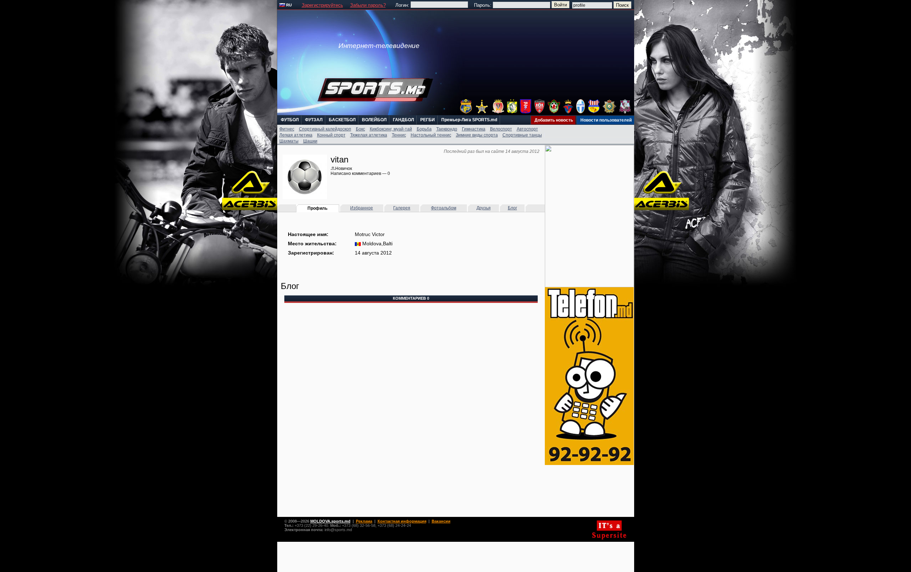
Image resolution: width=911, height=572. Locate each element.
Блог (512, 207)
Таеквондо (446, 129)
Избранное (361, 207)
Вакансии (441, 521)
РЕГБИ (427, 119)
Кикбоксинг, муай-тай (391, 129)
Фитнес (286, 129)
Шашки (310, 141)
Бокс (360, 129)
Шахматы (289, 141)
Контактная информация (402, 521)
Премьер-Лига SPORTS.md (469, 119)
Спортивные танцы (522, 135)
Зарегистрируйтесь (322, 5)
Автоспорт (527, 129)
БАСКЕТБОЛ (342, 119)
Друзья (483, 207)
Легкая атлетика (295, 135)
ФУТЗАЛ (313, 119)
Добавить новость (554, 120)
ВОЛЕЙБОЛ (374, 119)
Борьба (424, 129)
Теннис (399, 135)
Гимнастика (473, 129)
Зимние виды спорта (477, 135)
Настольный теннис (431, 135)
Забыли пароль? (368, 5)
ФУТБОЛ (290, 119)
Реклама (364, 521)
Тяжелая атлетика (368, 135)
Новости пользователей (606, 120)
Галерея (401, 207)
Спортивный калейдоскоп (325, 129)
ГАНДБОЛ (403, 119)
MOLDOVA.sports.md (330, 521)
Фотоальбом (443, 207)
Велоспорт (501, 129)
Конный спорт (331, 135)
